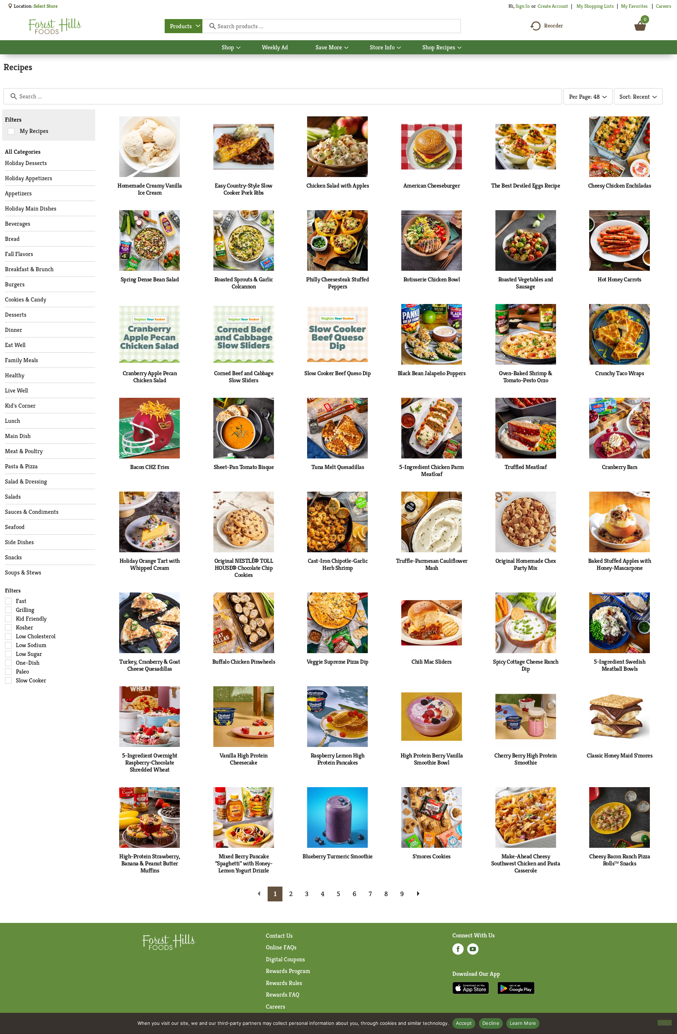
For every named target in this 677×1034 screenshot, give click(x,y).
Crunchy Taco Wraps (619, 373)
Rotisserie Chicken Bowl (431, 279)
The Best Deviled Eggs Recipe (525, 185)
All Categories (23, 152)
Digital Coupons (285, 959)
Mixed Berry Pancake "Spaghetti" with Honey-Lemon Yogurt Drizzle (244, 863)
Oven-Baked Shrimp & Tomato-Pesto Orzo (525, 376)
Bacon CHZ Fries (149, 467)
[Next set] (417, 894)
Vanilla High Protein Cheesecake (244, 759)
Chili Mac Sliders (431, 661)
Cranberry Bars (620, 467)
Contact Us (279, 935)
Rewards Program (288, 971)
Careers (663, 6)
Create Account (553, 6)
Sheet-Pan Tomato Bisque (244, 467)
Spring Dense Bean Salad (150, 279)
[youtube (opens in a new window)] (472, 951)
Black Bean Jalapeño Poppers (432, 373)
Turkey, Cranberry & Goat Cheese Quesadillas (149, 665)
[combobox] (183, 26)
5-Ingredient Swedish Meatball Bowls (619, 665)
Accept (464, 1023)
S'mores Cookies (432, 856)
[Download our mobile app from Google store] (516, 987)
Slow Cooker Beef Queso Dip (337, 373)
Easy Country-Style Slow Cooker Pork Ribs (244, 189)
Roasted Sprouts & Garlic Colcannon (243, 282)
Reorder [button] (553, 25)
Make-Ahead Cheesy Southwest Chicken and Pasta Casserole (525, 863)
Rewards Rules (284, 983)
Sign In (523, 6)
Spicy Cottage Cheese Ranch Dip (525, 665)
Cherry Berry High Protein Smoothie (525, 759)
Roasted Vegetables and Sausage (525, 282)
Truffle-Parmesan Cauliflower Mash (432, 564)
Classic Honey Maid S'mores (619, 755)
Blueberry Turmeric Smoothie (338, 856)
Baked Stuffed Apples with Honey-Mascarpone (619, 564)
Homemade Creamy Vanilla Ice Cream (149, 189)
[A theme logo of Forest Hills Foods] (55, 26)
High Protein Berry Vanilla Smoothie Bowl (432, 759)
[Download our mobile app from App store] (470, 987)
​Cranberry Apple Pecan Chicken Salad (150, 376)
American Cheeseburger (431, 185)
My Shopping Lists (595, 6)
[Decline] (665, 1023)
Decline (490, 1023)
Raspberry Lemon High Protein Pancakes (338, 759)
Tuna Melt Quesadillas (337, 467)
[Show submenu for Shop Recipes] (459, 48)
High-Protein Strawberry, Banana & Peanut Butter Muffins (149, 863)
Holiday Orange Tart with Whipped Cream (150, 564)
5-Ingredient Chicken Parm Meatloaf (431, 470)
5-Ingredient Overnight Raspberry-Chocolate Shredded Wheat (149, 762)
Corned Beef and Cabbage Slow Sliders (244, 376)
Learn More (523, 1023)
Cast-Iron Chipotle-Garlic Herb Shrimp (338, 564)
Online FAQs (281, 947)
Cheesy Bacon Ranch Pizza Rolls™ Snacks (619, 859)
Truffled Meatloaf (526, 467)
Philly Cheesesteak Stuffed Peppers (337, 282)
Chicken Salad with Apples (337, 185)
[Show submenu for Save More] (346, 48)
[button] (275, 894)
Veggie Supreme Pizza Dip (337, 661)
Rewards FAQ (282, 994)
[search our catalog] (210, 26)
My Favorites (634, 6)
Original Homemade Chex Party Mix (525, 564)
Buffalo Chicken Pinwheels (243, 661)
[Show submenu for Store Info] (399, 48)
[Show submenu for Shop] (238, 48)
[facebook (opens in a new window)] (458, 951)
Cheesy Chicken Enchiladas (619, 185)
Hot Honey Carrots (619, 279)
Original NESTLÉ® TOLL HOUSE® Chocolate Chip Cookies (243, 568)
